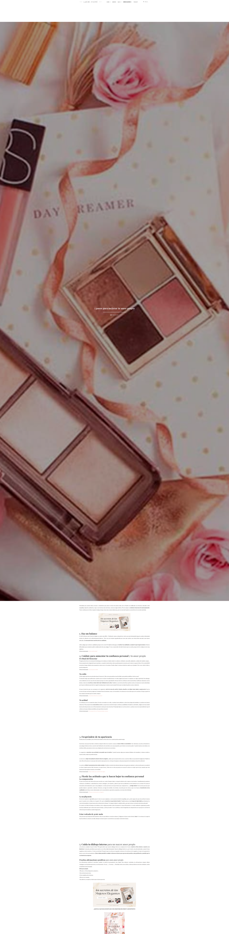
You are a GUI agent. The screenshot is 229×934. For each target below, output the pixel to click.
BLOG (119, 1)
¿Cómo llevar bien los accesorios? (95, 695)
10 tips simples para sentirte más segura (96, 771)
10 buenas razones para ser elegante (96, 792)
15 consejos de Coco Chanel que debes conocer (98, 711)
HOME (108, 1)
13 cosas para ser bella (93, 669)
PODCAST (136, 1)
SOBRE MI (114, 1)
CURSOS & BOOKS (127, 1)
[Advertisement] (114, 13)
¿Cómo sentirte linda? (92, 651)
